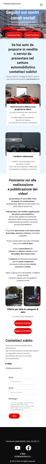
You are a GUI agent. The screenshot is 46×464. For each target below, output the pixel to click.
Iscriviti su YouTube (23, 323)
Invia (14, 416)
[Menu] (41, 5)
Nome (11, 377)
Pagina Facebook (32, 35)
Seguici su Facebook (23, 331)
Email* (11, 388)
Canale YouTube (13, 35)
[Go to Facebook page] (28, 448)
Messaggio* (13, 399)
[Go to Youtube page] (17, 448)
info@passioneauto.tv (13, 368)
